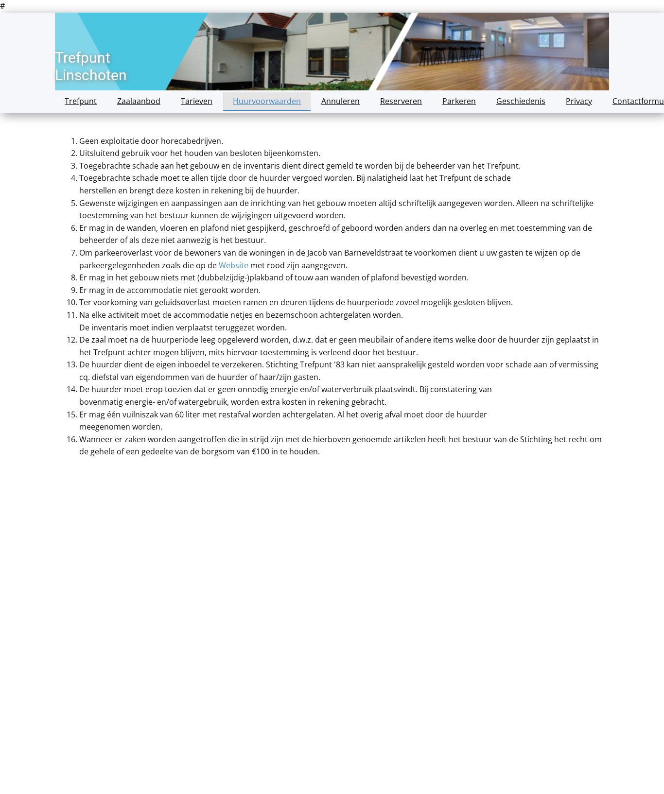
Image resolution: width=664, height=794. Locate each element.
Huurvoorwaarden (267, 101)
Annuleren (340, 101)
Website (233, 265)
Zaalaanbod (138, 101)
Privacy (579, 101)
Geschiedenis (520, 101)
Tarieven (196, 101)
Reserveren (401, 101)
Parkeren (459, 101)
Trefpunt (81, 101)
